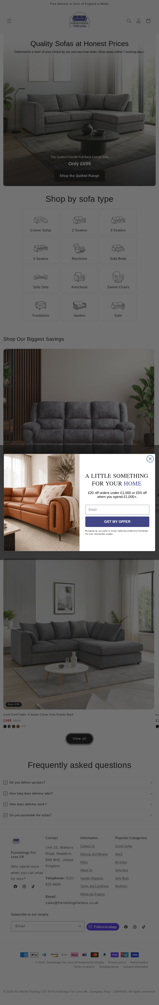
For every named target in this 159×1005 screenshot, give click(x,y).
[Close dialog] (150, 458)
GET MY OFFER (117, 522)
